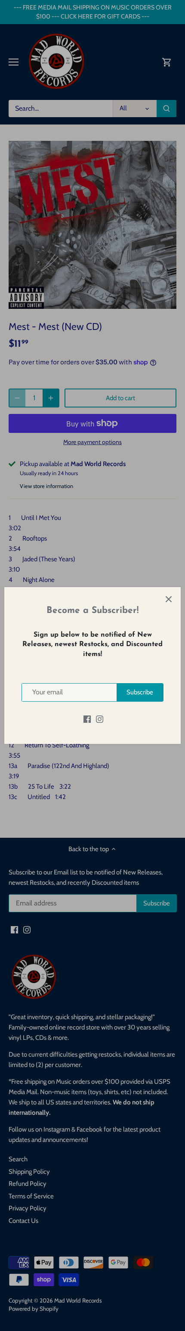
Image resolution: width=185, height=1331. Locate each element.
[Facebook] (87, 719)
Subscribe (139, 692)
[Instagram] (99, 719)
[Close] (168, 599)
